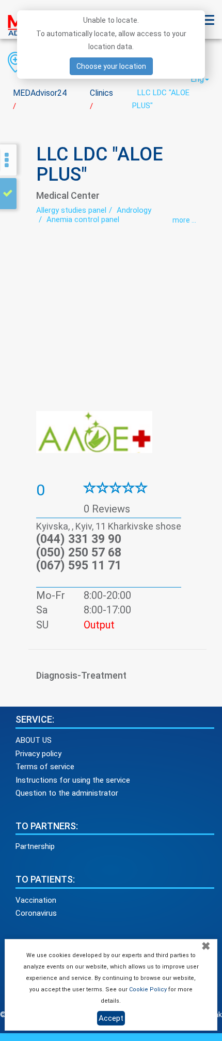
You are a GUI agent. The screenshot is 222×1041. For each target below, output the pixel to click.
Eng (197, 79)
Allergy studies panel (71, 210)
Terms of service (44, 766)
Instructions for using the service (72, 780)
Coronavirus (36, 913)
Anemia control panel (82, 219)
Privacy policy (38, 753)
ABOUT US (33, 740)
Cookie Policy (148, 989)
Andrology (134, 210)
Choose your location (111, 66)
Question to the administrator (66, 793)
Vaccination (35, 900)
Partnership (35, 846)
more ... (184, 220)
